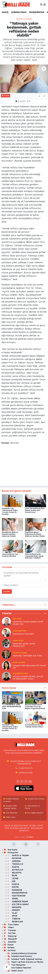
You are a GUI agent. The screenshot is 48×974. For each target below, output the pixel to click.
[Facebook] (18, 781)
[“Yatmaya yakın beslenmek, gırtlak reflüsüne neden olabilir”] (24, 78)
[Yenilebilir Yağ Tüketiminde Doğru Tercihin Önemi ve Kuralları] (12, 501)
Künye (11, 945)
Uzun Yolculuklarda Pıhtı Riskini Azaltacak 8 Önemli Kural (35, 510)
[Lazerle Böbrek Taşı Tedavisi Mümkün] (12, 546)
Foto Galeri (13, 925)
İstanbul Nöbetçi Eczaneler (11, 800)
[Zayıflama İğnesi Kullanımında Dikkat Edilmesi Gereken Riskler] (35, 524)
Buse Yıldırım (19, 662)
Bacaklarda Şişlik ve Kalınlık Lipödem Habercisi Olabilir (10, 534)
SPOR (14, 916)
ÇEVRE (14, 878)
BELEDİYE (16, 873)
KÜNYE (40, 825)
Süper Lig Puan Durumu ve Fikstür (27, 962)
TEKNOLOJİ (17, 864)
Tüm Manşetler (11, 813)
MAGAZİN (16, 907)
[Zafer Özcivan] (6, 654)
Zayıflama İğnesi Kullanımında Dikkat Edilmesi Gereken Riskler (35, 534)
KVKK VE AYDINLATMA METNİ (17, 828)
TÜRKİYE (15, 919)
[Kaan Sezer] (6, 643)
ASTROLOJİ (17, 870)
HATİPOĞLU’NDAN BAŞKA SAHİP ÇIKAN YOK (28, 623)
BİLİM (14, 876)
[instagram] (38, 844)
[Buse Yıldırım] (6, 665)
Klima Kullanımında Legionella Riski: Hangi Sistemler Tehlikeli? (34, 556)
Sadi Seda (17, 619)
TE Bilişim (29, 837)
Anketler (12, 942)
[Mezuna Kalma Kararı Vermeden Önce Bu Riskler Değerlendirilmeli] (35, 697)
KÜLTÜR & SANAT (20, 904)
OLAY (14, 913)
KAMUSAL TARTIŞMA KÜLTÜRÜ (27, 656)
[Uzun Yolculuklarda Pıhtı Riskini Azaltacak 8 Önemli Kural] (35, 501)
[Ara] (41, 5)
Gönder (6, 591)
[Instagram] (26, 781)
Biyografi (12, 939)
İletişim (11, 948)
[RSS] (30, 781)
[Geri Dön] (6, 967)
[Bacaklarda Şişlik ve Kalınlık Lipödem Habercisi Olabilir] (12, 524)
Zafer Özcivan (20, 653)
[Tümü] (45, 605)
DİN (13, 881)
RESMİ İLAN (24, 831)
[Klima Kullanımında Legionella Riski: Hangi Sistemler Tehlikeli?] (35, 546)
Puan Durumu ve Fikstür (32, 807)
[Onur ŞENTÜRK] (6, 632)
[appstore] (24, 788)
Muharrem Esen (20, 673)
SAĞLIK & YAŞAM (24, 19)
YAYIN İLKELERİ (36, 828)
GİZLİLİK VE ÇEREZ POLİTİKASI (16, 825)
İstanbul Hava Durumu (36, 799)
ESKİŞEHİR (16, 890)
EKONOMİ (16, 858)
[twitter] (26, 844)
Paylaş (6, 95)
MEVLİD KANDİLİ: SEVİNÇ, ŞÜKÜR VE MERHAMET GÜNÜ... (28, 678)
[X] (22, 781)
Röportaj (12, 936)
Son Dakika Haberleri (35, 813)
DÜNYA (15, 884)
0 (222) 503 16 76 (25, 768)
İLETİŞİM (32, 825)
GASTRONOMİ (18, 896)
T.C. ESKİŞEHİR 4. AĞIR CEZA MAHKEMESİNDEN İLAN (11, 706)
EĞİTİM (15, 887)
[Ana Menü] (45, 5)
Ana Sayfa (12, 850)
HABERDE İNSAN (18, 12)
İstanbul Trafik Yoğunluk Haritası (10, 807)
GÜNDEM (15, 861)
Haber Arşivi (10, 817)
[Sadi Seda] (6, 621)
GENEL (14, 899)
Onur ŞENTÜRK (19, 631)
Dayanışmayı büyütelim (23, 634)
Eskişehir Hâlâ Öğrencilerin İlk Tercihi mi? (29, 667)
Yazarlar (12, 930)
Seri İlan (12, 933)
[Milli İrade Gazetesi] (15, 4)
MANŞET (15, 910)
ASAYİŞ (5, 12)
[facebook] (14, 844)
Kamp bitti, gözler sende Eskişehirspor (24, 645)
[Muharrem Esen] (6, 676)
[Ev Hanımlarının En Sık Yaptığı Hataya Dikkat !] (35, 718)
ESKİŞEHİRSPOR (36, 12)
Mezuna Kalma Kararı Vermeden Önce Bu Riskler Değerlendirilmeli (35, 706)
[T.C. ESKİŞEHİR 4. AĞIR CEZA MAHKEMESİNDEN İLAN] (12, 697)
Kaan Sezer (18, 640)
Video (11, 927)
